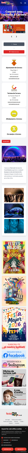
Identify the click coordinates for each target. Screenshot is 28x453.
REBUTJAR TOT (20, 449)
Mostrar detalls (7, 445)
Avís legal (7, 419)
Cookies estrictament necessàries (11, 437)
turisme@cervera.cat (14, 78)
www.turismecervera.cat (14, 102)
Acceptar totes (7, 449)
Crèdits (21, 421)
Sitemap (16, 421)
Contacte (17, 423)
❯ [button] (16, 36)
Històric (11, 423)
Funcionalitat (7, 442)
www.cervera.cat (14, 76)
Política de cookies (7, 421)
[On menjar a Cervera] (14, 130)
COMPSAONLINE (23, 451)
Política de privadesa (16, 419)
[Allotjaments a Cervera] (14, 115)
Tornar (15, 44)
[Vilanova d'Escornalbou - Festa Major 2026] (14, 28)
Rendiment (6, 440)
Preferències (15, 440)
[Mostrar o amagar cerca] (21, 2)
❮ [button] (11, 36)
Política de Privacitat (6, 451)
